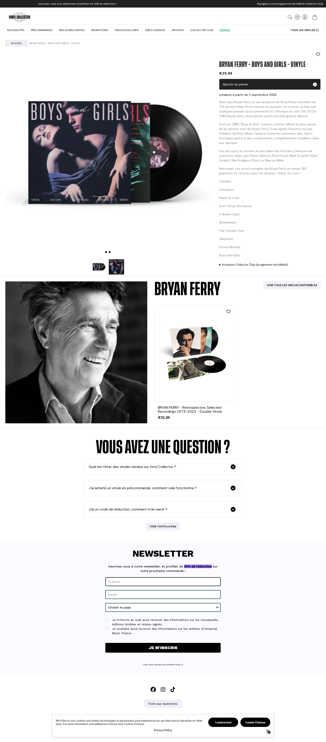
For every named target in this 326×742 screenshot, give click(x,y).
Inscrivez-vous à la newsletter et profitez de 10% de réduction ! (77, 4)
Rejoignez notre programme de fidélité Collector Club (290, 4)
